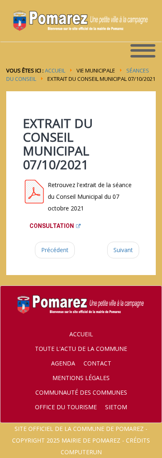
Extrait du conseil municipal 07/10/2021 (58, 144)
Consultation (51, 226)
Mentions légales (81, 378)
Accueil (55, 70)
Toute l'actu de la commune (81, 349)
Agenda (63, 363)
